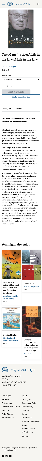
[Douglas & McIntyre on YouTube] (10, 456)
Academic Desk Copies (31, 421)
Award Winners (8, 418)
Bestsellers (6, 399)
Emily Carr (6, 410)
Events (24, 425)
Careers (25, 436)
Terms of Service (28, 429)
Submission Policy (29, 403)
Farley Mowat (7, 414)
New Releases (7, 396)
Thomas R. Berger (9, 67)
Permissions (27, 418)
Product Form (6, 76)
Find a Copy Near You (21, 97)
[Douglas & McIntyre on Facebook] (3, 456)
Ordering (25, 410)
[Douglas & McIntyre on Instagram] (6, 456)
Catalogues (26, 399)
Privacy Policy (27, 407)
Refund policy (27, 432)
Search (24, 396)
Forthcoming (7, 403)
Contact (25, 414)
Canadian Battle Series (11, 407)
